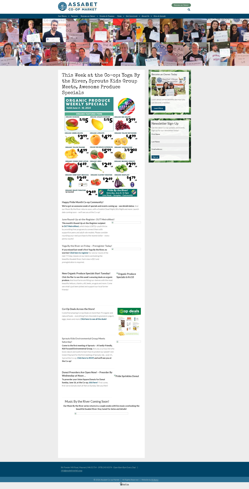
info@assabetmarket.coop (71, 470)
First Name (156, 134)
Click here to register (79, 253)
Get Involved (131, 16)
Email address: (157, 149)
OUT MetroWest (71, 226)
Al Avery (154, 479)
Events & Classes (107, 16)
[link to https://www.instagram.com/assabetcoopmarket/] (185, 468)
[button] (69, 16)
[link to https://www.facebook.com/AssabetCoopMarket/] (180, 468)
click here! (93, 382)
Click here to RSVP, (85, 358)
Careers (74, 16)
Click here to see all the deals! (94, 319)
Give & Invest (160, 16)
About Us (145, 16)
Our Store (62, 16)
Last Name (156, 142)
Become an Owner (88, 16)
